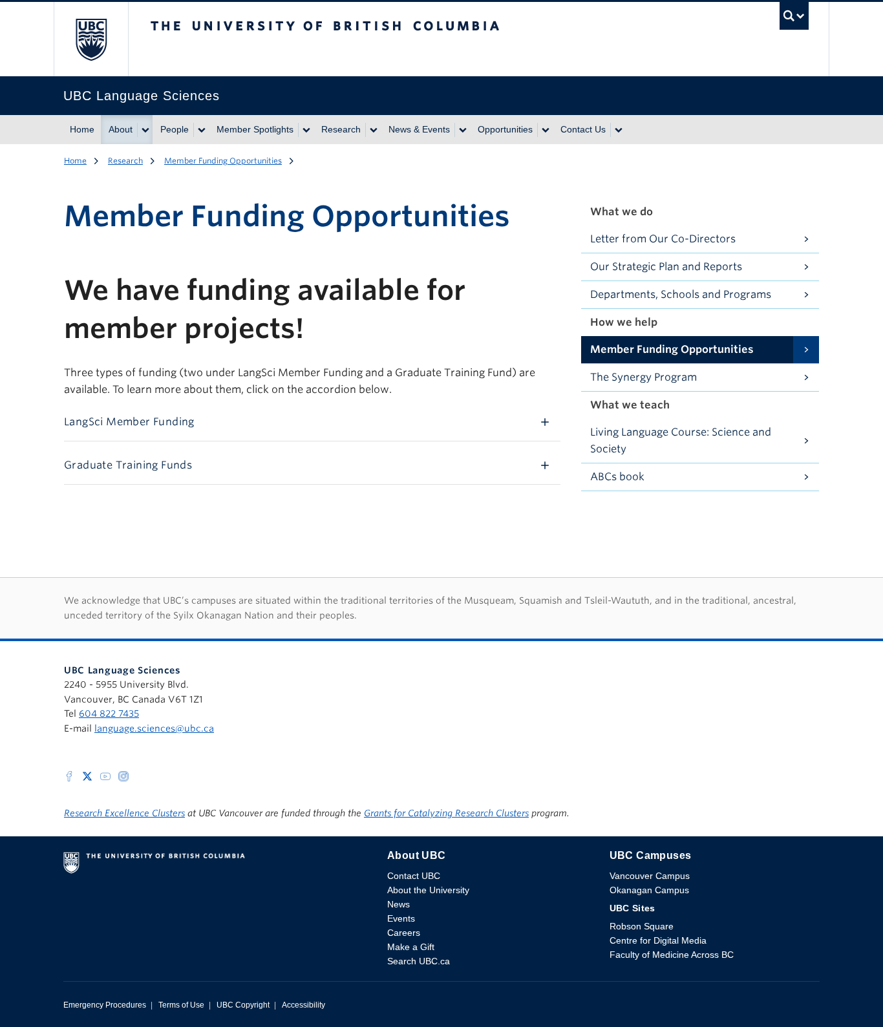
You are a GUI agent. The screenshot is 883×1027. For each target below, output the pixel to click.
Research (341, 129)
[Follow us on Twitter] (87, 775)
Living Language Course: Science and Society (680, 440)
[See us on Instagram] (123, 775)
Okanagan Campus (649, 890)
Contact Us (583, 129)
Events (401, 918)
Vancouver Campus (650, 876)
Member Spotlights (255, 129)
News (398, 904)
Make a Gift (410, 947)
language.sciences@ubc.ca (154, 728)
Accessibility (303, 1005)
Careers (403, 932)
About (121, 129)
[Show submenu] (145, 130)
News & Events (419, 129)
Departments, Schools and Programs (680, 294)
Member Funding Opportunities (223, 160)
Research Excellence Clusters (124, 813)
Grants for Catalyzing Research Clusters (446, 813)
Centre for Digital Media (658, 940)
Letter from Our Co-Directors (663, 239)
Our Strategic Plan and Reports (666, 266)
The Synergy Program (643, 377)
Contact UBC (413, 876)
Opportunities (505, 129)
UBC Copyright (243, 1005)
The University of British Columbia (91, 39)
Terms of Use (181, 1005)
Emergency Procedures (104, 1005)
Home (82, 129)
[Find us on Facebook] (69, 775)
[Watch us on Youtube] (105, 775)
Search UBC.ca (418, 961)
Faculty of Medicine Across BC (672, 954)
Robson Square (642, 926)
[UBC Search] (794, 19)
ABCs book (617, 477)
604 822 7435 (109, 713)
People (174, 129)
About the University (428, 890)
